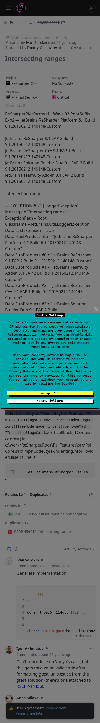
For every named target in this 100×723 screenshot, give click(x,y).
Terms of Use (61, 371)
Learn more (60, 347)
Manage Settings (50, 401)
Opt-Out (68, 384)
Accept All (50, 393)
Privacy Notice (21, 371)
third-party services (41, 375)
